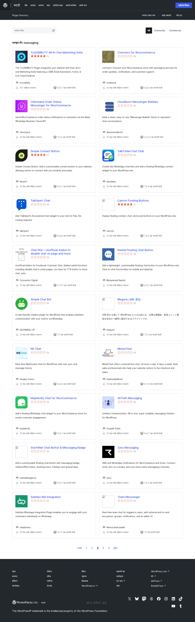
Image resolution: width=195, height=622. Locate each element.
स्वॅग (118, 585)
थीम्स (49, 576)
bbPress (156, 581)
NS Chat (36, 348)
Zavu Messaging (127, 447)
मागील (80, 548)
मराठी (43, 602)
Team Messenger (128, 497)
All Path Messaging (129, 398)
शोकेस (49, 571)
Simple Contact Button (45, 151)
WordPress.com (160, 571)
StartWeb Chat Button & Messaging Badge (58, 447)
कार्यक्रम (119, 576)
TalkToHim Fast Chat (130, 151)
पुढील (115, 548)
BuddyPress (158, 585)
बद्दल (14, 571)
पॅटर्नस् (49, 585)
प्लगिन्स (49, 581)
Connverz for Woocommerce (136, 52)
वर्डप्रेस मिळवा (183, 5)
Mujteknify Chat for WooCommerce (54, 398)
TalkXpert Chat (40, 200)
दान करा (120, 581)
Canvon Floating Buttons (133, 200)
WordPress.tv (90, 585)
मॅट (153, 576)
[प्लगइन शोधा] (53, 30)
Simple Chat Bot (41, 299)
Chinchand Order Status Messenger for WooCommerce (51, 103)
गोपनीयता (15, 585)
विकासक (85, 581)
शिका (83, 571)
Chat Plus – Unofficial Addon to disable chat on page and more (51, 251)
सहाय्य (84, 576)
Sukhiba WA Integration (46, 497)
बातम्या (14, 576)
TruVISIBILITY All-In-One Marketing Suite (57, 52)
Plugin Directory (20, 15)
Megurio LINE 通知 (129, 299)
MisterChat (124, 348)
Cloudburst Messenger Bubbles (137, 101)
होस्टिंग (15, 581)
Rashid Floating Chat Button (135, 250)
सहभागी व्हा (120, 571)
